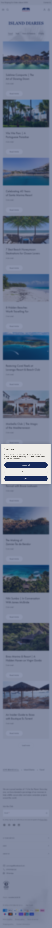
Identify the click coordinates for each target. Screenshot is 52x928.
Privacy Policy (17, 458)
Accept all (26, 465)
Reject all (26, 478)
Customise (26, 472)
